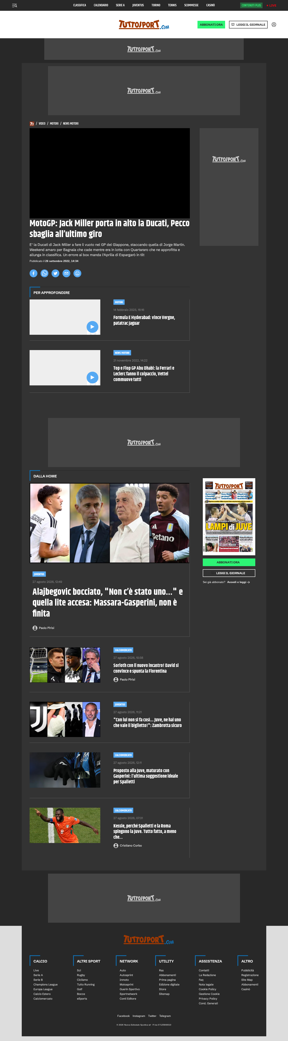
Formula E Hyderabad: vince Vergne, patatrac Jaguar (144, 320)
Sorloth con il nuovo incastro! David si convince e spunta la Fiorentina (146, 668)
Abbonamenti (167, 975)
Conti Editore (128, 998)
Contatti (204, 970)
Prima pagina (167, 980)
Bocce (81, 994)
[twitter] (55, 273)
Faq (201, 980)
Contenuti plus (251, 5)
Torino (156, 5)
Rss (161, 970)
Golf (79, 989)
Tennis (172, 5)
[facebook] (33, 273)
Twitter (152, 1015)
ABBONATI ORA (211, 24)
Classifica (79, 5)
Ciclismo (82, 980)
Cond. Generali (208, 1003)
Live (272, 5)
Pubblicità (247, 970)
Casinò (210, 5)
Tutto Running (86, 984)
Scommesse (191, 5)
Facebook (123, 1015)
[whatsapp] (44, 273)
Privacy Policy (208, 998)
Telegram (165, 1015)
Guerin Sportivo (130, 989)
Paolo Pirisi (46, 628)
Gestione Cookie (209, 994)
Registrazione (250, 975)
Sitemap (164, 994)
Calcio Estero (42, 994)
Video (42, 123)
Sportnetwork (128, 994)
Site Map (247, 980)
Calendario (101, 5)
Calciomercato (123, 650)
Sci (79, 970)
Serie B (38, 980)
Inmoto (124, 980)
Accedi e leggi (236, 582)
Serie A (120, 5)
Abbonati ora (228, 562)
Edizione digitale (169, 984)
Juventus (138, 5)
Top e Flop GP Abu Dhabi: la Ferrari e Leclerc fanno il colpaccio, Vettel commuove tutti (143, 374)
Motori (54, 123)
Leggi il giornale (250, 24)
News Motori (71, 123)
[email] (66, 273)
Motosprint (126, 984)
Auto (123, 970)
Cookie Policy (207, 989)
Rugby (81, 975)
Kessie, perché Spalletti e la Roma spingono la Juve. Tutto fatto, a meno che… (144, 831)
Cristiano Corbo (131, 845)
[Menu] (14, 5)
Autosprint (126, 975)
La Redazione (207, 975)
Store (162, 989)
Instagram (139, 1015)
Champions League (46, 984)
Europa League (43, 989)
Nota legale (206, 984)
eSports (82, 998)
